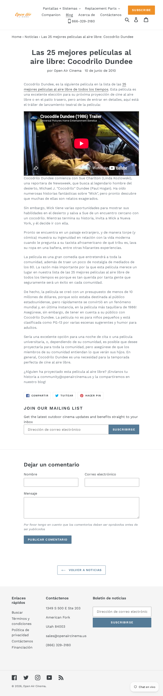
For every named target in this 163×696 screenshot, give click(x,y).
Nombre (30, 474)
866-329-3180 (83, 21)
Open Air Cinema (34, 686)
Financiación (22, 647)
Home (16, 37)
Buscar (17, 612)
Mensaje (30, 493)
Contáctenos (22, 641)
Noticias (31, 37)
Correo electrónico (100, 474)
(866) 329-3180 (58, 645)
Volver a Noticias (85, 570)
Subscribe (141, 10)
